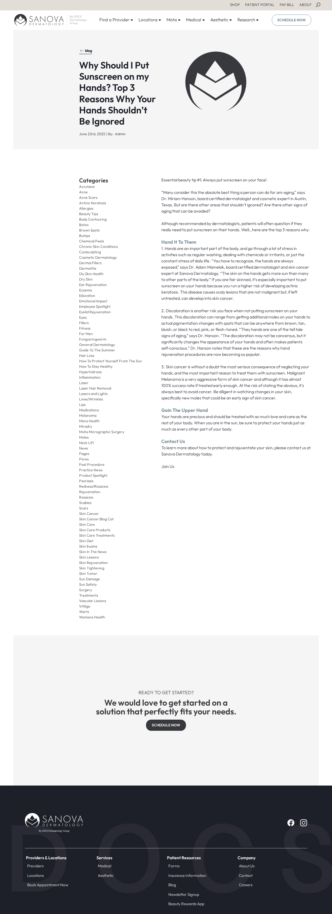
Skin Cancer (89, 513)
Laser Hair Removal (95, 388)
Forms (173, 865)
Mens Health (89, 421)
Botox (84, 224)
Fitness (85, 328)
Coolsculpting (90, 252)
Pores (84, 459)
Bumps (84, 235)
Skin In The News (92, 551)
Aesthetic (105, 875)
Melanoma (87, 415)
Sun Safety (88, 584)
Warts (84, 611)
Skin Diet (86, 540)
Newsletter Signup (183, 894)
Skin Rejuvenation (93, 562)
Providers (35, 865)
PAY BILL (287, 4)
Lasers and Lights (93, 393)
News (83, 448)
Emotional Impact (93, 301)
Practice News (90, 470)
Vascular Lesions (92, 600)
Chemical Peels (91, 241)
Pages (84, 453)
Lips (82, 404)
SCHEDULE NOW (291, 20)
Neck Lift (86, 442)
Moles (84, 437)
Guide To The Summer (97, 350)
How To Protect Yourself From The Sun (110, 361)
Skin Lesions (89, 557)
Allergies (86, 208)
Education (87, 295)
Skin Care (87, 524)
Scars (83, 508)
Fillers (84, 322)
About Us (246, 865)
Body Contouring (93, 219)
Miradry (85, 426)
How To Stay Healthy (96, 366)
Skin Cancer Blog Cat (96, 519)
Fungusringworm (92, 339)
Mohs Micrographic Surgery (101, 431)
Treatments (88, 595)
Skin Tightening (91, 568)
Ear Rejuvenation (93, 284)
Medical (104, 865)
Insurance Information (187, 875)
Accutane (87, 186)
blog (88, 50)
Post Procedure (92, 464)
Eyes (83, 317)
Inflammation (90, 377)
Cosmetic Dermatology (98, 257)
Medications (89, 410)
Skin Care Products (94, 530)
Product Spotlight (93, 475)
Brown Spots (89, 230)
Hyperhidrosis (90, 372)
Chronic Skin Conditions (98, 246)
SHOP (235, 4)
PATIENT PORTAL (259, 4)
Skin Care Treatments (97, 535)
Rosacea (86, 497)
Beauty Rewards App (186, 903)
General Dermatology (97, 344)
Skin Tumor (88, 573)
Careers (245, 884)
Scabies (85, 502)
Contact (246, 875)
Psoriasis (86, 481)
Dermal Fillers (90, 263)
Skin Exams (88, 546)
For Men (86, 333)
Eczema (85, 290)
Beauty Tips (88, 214)
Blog (172, 884)
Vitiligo (84, 606)
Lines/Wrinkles (91, 399)
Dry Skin (86, 279)
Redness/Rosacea (93, 486)
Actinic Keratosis (92, 203)
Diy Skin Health (91, 273)
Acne (83, 192)
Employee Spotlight (94, 306)
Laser (83, 382)
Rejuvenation (89, 491)
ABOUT (305, 4)
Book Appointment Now (47, 884)
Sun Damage (89, 579)
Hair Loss (86, 355)
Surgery (85, 590)
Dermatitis (87, 268)
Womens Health (92, 617)
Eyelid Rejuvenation (95, 312)
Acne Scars (88, 197)
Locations (35, 875)
